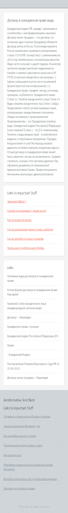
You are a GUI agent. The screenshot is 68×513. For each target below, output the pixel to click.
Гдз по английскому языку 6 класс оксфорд (30, 229)
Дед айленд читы (12, 455)
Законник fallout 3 (16, 201)
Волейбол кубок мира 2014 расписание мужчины (30, 479)
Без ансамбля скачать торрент (20, 436)
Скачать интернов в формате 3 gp (22, 426)
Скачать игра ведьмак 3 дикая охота (26, 210)
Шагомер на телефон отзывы (19, 488)
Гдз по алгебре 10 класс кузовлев (25, 238)
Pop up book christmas (19, 220)
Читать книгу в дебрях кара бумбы (25, 248)
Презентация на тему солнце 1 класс (23, 445)
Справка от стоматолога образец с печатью (27, 416)
